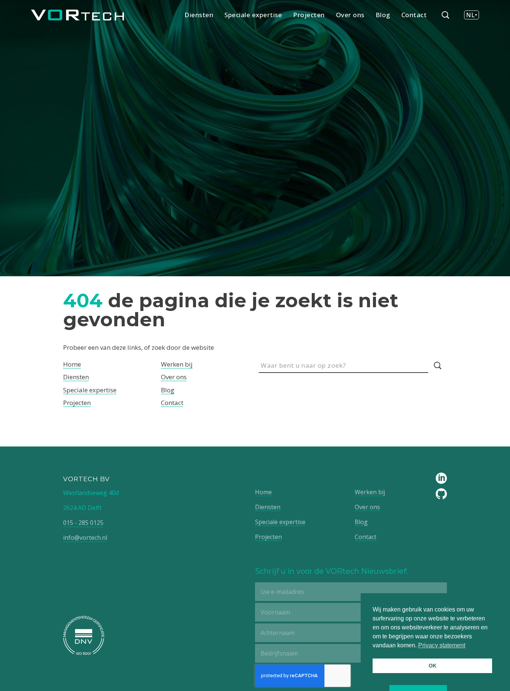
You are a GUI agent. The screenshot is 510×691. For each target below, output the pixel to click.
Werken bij (177, 364)
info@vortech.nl (85, 537)
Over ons (350, 14)
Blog (383, 14)
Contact (414, 14)
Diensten (198, 14)
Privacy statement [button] (441, 645)
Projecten (309, 14)
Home (72, 364)
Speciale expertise (253, 14)
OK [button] (432, 666)
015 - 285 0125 (83, 523)
